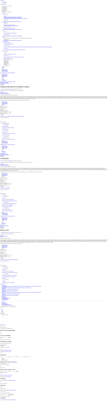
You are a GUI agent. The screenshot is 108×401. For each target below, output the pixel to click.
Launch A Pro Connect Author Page (47, 46)
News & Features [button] (4, 22)
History (20, 17)
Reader (3, 358)
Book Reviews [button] (4, 13)
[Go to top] (2, 313)
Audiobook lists (11, 21)
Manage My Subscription (11, 290)
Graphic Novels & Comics (15, 18)
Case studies (10, 49)
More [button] (2, 50)
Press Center (11, 295)
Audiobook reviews (4, 7)
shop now (1, 82)
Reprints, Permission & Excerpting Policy (5, 299)
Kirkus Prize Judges (16, 289)
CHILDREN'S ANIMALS (4, 259)
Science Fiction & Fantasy (7, 17)
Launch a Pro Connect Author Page (28, 292)
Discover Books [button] (4, 285)
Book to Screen (6, 29)
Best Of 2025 (15, 21)
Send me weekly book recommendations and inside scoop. (8, 362)
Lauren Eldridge (10, 160)
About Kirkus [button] (4, 294)
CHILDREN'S (4, 80)
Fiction (3, 286)
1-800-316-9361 (5, 380)
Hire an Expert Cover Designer (32, 46)
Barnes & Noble (5, 83)
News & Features (4, 8)
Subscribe (20, 40)
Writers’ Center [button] (4, 291)
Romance (17, 25)
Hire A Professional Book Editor (8, 46)
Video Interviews (4, 9)
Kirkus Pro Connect (12, 293)
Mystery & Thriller (13, 25)
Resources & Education (7, 42)
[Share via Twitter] (4, 75)
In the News (9, 29)
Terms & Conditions (4, 297)
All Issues (12, 40)
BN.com (8, 83)
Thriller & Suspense (6, 286)
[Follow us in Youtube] (2, 311)
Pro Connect (4, 11)
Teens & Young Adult (22, 18)
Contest (8, 295)
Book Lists (6, 287)
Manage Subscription (16, 40)
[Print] (3, 77)
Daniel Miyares (13, 139)
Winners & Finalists (4, 289)
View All (5, 16)
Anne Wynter (5, 127)
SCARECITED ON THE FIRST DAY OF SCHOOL (9, 275)
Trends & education (6, 49)
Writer (3, 359)
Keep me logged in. (3, 363)
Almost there (2, 345)
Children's (26, 18)
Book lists (8, 21)
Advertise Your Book (39, 46)
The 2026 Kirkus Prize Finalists (10, 72)
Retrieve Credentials (10, 394)
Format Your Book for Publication (23, 46)
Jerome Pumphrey (13, 133)
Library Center (6, 48)
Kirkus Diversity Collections (6, 293)
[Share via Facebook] (5, 102)
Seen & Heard (13, 28)
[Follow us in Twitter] (2, 310)
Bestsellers (5, 21)
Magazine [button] (3, 36)
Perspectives (7, 28)
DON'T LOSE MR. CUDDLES (6, 209)
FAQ (9, 295)
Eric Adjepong (5, 282)
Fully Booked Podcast (19, 29)
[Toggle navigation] (0, 4)
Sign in (1, 361)
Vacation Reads (19, 21)
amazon (1, 83)
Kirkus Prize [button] (3, 288)
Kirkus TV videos (25, 287)
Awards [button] (3, 30)
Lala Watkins (3, 232)
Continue (9, 337)
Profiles (5, 28)
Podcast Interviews (4, 10)
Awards (10, 28)
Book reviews (6, 60)
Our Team (5, 295)
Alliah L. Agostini (5, 276)
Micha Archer (12, 127)
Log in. (8, 347)
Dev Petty (2, 160)
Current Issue (5, 40)
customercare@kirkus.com (12, 380)
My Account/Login (17, 293)
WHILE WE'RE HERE (5, 126)
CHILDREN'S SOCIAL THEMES (5, 116)
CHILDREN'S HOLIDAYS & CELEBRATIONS (17, 116)
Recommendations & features (16, 49)
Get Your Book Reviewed (15, 46)
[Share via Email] (4, 76)
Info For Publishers (16, 295)
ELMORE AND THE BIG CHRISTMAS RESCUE (9, 203)
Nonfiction (12, 17)
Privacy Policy (4, 296)
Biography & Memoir (16, 17)
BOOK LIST (4, 72)
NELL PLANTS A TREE (5, 137)
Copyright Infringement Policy (6, 298)
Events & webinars (22, 49)
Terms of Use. (14, 361)
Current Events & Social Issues (8, 18)
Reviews (3, 79)
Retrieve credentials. (8, 351)
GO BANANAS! (4, 269)
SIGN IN (9, 58)
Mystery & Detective (12, 286)
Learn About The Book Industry (37, 292)
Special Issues (9, 40)
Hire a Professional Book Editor (6, 292)
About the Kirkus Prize (10, 289)
